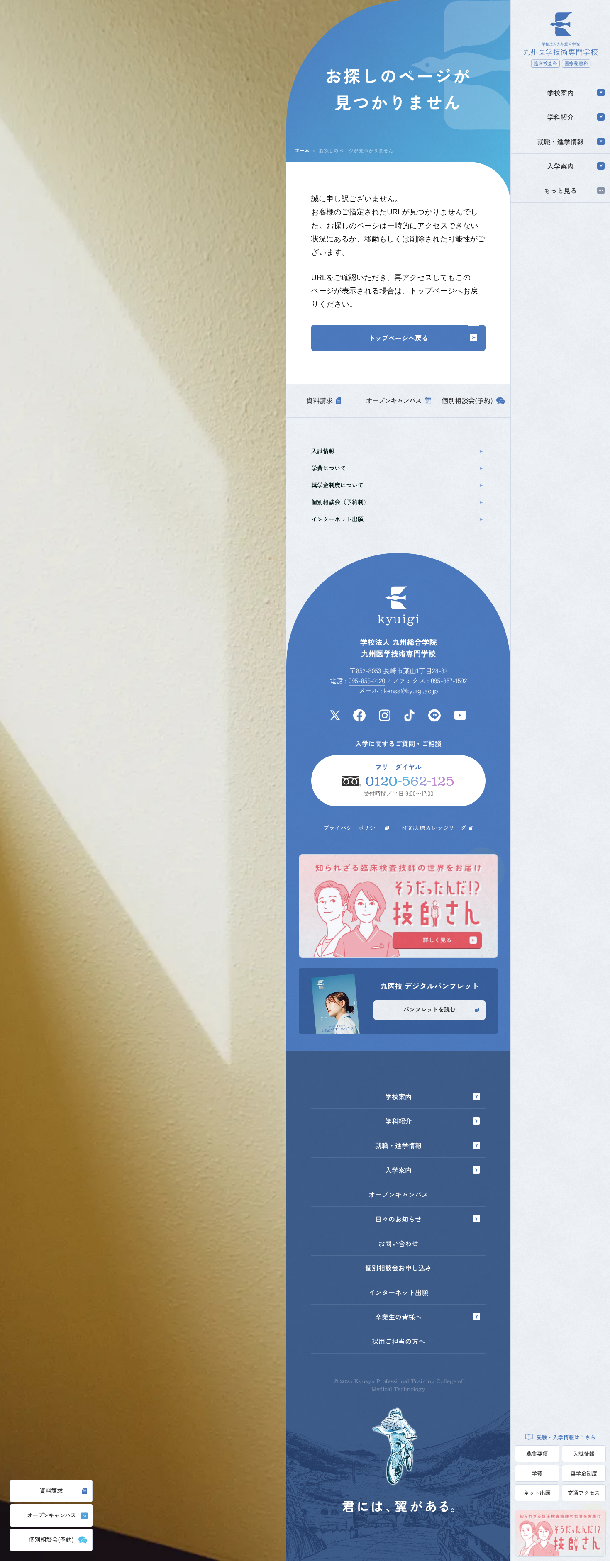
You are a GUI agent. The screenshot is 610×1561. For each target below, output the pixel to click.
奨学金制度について (337, 485)
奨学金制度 (583, 1473)
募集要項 (537, 1454)
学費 (537, 1473)
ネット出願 (537, 1493)
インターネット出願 (337, 519)
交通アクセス (584, 1493)
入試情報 (584, 1454)
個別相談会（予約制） (340, 502)
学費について (328, 468)
